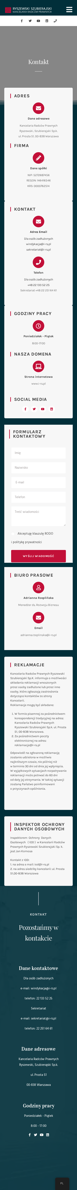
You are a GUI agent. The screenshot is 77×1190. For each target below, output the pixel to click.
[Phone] (55, 21)
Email (38, 628)
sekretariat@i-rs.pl (38, 249)
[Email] (38, 617)
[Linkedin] (47, 21)
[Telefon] (38, 262)
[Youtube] (38, 21)
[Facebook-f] (22, 21)
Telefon (38, 272)
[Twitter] (30, 21)
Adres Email (38, 232)
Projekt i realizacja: (38, 1178)
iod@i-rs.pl (41, 864)
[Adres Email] (38, 221)
